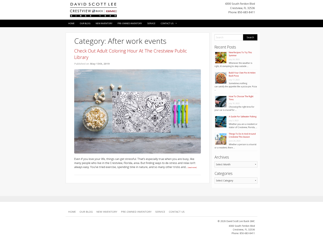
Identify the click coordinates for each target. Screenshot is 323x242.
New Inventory (104, 23)
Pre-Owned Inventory (130, 23)
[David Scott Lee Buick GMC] (93, 9)
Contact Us (167, 23)
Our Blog (85, 23)
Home (71, 23)
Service (151, 23)
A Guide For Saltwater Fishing (242, 116)
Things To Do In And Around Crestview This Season (242, 135)
